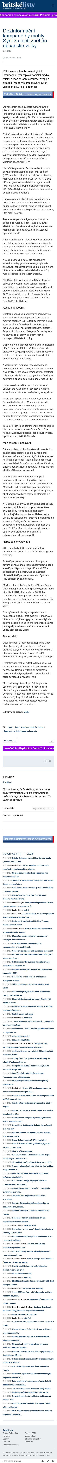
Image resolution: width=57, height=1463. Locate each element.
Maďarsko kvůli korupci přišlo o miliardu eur (30, 1392)
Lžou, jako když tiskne (21, 1039)
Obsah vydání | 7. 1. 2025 (18, 853)
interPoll (27, 1318)
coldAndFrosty (30, 1225)
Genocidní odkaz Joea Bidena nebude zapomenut (32, 950)
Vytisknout (11, 740)
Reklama (6, 1441)
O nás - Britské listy (10, 1433)
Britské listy (23, 6)
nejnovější (38, 808)
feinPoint (27, 1277)
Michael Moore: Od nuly (22, 1273)
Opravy (6, 1438)
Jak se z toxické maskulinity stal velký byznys (31, 1388)
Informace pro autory (33, 1438)
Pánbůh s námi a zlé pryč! (22, 1014)
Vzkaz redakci (30, 1436)
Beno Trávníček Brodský (22, 1043)
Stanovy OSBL (30, 1433)
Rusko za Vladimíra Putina (32, 727)
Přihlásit (7, 782)
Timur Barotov (18, 928)
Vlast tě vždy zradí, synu (22, 1151)
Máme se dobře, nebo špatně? (24, 1314)
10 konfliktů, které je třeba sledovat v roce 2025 (32, 1162)
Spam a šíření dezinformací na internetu (20, 731)
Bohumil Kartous (19, 1243)
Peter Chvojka (18, 902)
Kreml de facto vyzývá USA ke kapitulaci (29, 1140)
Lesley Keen (17, 910)
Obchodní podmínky (11, 1444)
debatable (28, 1017)
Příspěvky (29, 1441)
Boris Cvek (16, 865)
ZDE (26, 712)
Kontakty (6, 1436)
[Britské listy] (28, 95)
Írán (16, 727)
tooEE (26, 910)
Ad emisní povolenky (21, 1036)
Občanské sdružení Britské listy (31, 1452)
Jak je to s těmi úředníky (33, 1288)
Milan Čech (16, 913)
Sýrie (10, 727)
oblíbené (49, 808)
